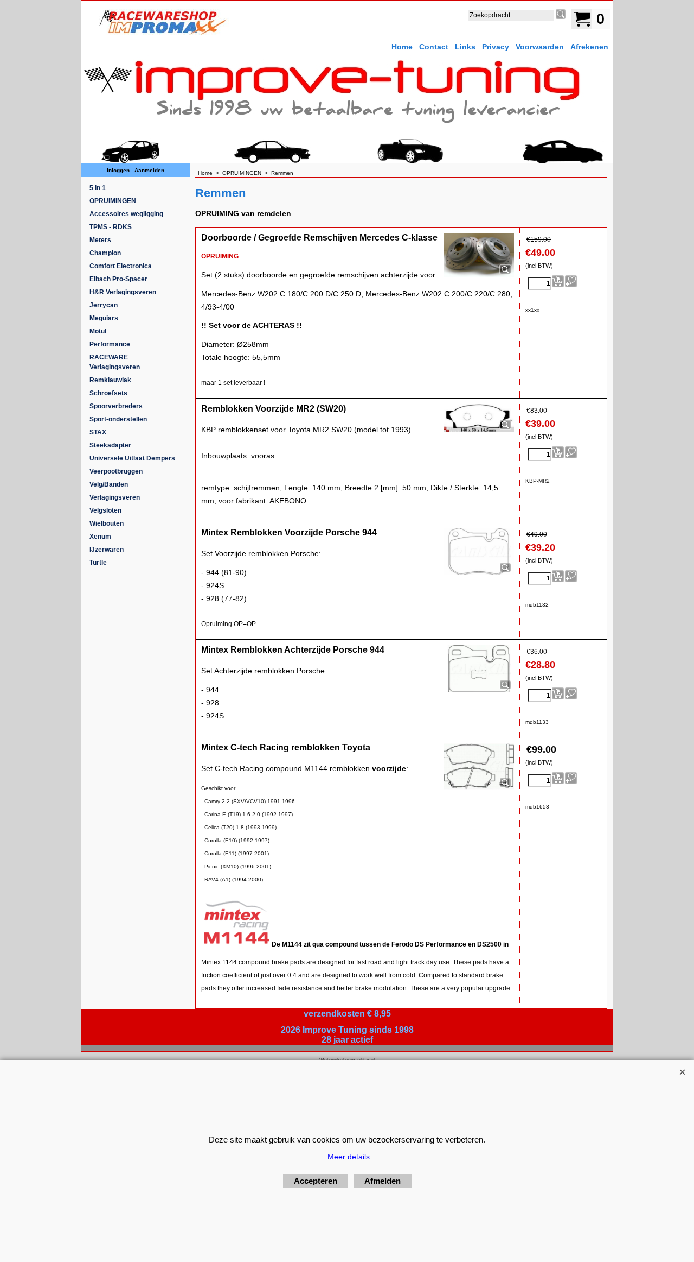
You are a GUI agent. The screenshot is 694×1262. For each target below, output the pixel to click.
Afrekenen (589, 46)
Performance (109, 344)
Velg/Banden (108, 484)
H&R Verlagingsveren (122, 292)
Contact (433, 46)
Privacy (495, 46)
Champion (105, 253)
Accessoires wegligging (126, 214)
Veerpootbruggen (116, 471)
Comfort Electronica (120, 266)
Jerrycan (103, 305)
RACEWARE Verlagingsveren (114, 362)
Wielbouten (106, 523)
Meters (100, 240)
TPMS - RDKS (110, 227)
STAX (97, 432)
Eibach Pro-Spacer (118, 279)
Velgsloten (105, 510)
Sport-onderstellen (118, 419)
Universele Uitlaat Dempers (132, 458)
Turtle (98, 562)
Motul (97, 331)
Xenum (100, 536)
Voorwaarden (540, 46)
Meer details (348, 1156)
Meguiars (103, 318)
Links (465, 46)
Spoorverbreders (116, 406)
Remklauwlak (110, 380)
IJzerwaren (106, 549)
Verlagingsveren (114, 497)
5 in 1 (97, 188)
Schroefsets (108, 393)
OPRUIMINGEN (112, 201)
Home (402, 46)
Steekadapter (110, 445)
